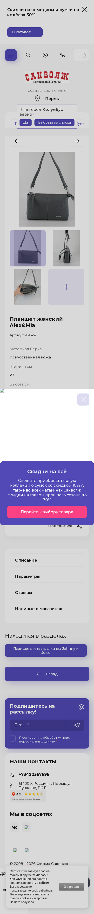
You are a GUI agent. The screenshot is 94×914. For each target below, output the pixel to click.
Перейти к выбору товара (47, 512)
